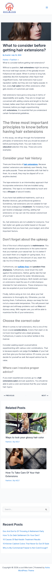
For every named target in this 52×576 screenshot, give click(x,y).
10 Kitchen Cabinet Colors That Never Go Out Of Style (26, 544)
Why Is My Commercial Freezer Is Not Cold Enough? (25, 548)
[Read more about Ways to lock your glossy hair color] (26, 423)
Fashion (8, 442)
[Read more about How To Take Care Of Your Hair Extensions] (26, 458)
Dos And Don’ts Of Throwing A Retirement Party (23, 531)
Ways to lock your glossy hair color (25, 437)
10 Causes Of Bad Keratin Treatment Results (21, 539)
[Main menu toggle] (46, 7)
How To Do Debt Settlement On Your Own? (21, 535)
